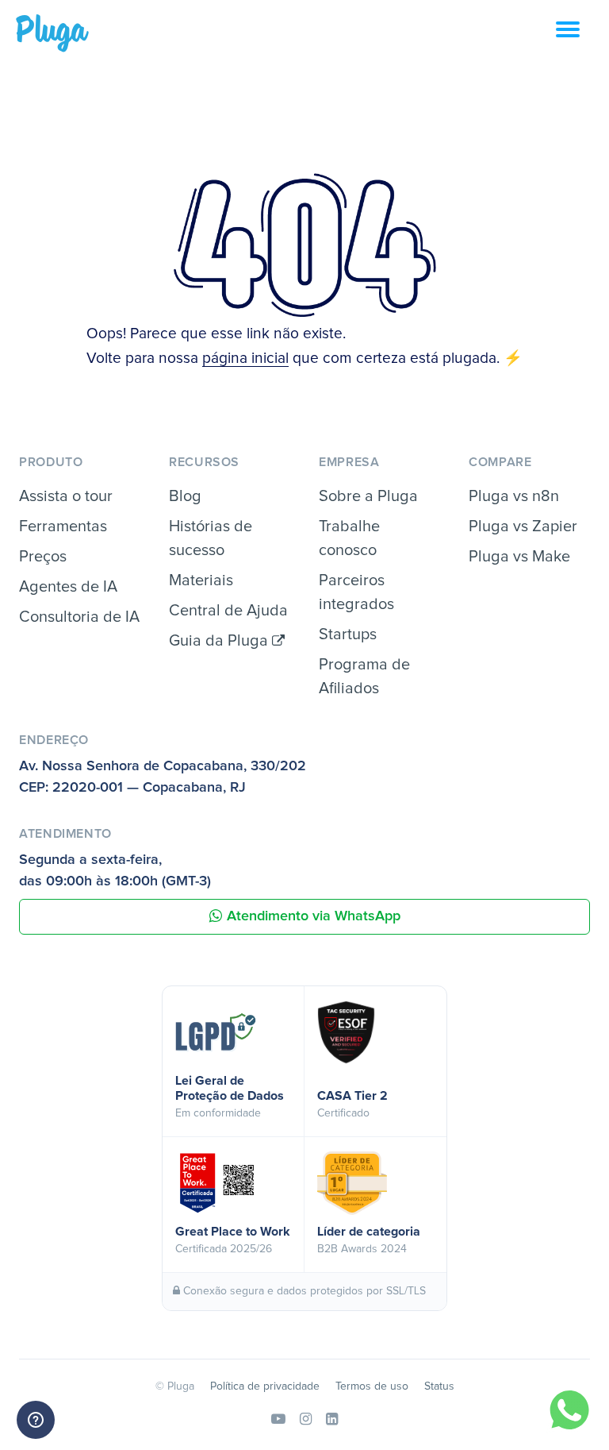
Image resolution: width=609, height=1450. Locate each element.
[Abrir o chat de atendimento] (36, 1420)
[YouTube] (278, 1420)
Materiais (201, 580)
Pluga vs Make (519, 557)
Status (439, 1386)
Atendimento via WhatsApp (313, 916)
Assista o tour (66, 496)
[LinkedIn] (332, 1420)
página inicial (245, 358)
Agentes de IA (68, 587)
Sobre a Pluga (368, 496)
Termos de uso (371, 1386)
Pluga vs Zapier (523, 526)
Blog (185, 496)
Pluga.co (52, 33)
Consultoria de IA (79, 617)
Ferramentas (63, 526)
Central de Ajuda (228, 611)
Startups (348, 634)
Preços (43, 557)
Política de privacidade (265, 1386)
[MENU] (582, 38)
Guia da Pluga (220, 641)
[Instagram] (306, 1420)
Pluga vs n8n (514, 496)
